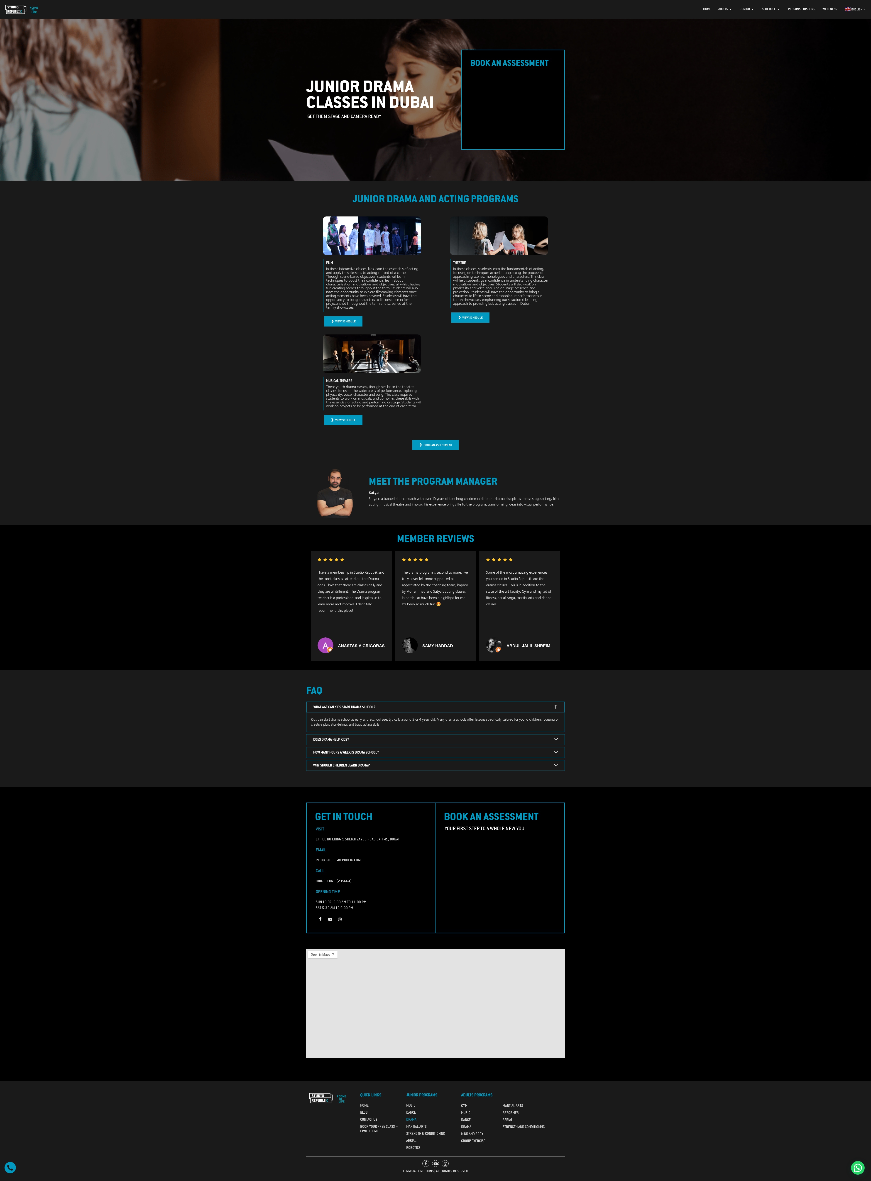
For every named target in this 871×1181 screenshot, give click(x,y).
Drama (411, 1119)
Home (364, 1105)
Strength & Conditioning (425, 1134)
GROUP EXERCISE (473, 1141)
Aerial (411, 1141)
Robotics (413, 1148)
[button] (858, 1168)
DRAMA (466, 1127)
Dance (411, 1112)
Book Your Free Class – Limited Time (379, 1129)
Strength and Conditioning (524, 1127)
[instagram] (339, 919)
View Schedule (345, 321)
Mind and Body (472, 1134)
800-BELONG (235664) (334, 881)
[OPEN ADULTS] (731, 9)
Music (410, 1105)
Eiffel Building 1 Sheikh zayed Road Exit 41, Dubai (357, 839)
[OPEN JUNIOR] (753, 9)
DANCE (466, 1120)
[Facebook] (320, 919)
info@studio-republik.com (338, 860)
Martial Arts (416, 1127)
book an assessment (437, 445)
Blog (364, 1112)
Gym (464, 1106)
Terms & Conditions (418, 1171)
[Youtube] (330, 919)
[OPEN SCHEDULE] (779, 9)
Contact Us (368, 1119)
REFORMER (511, 1113)
